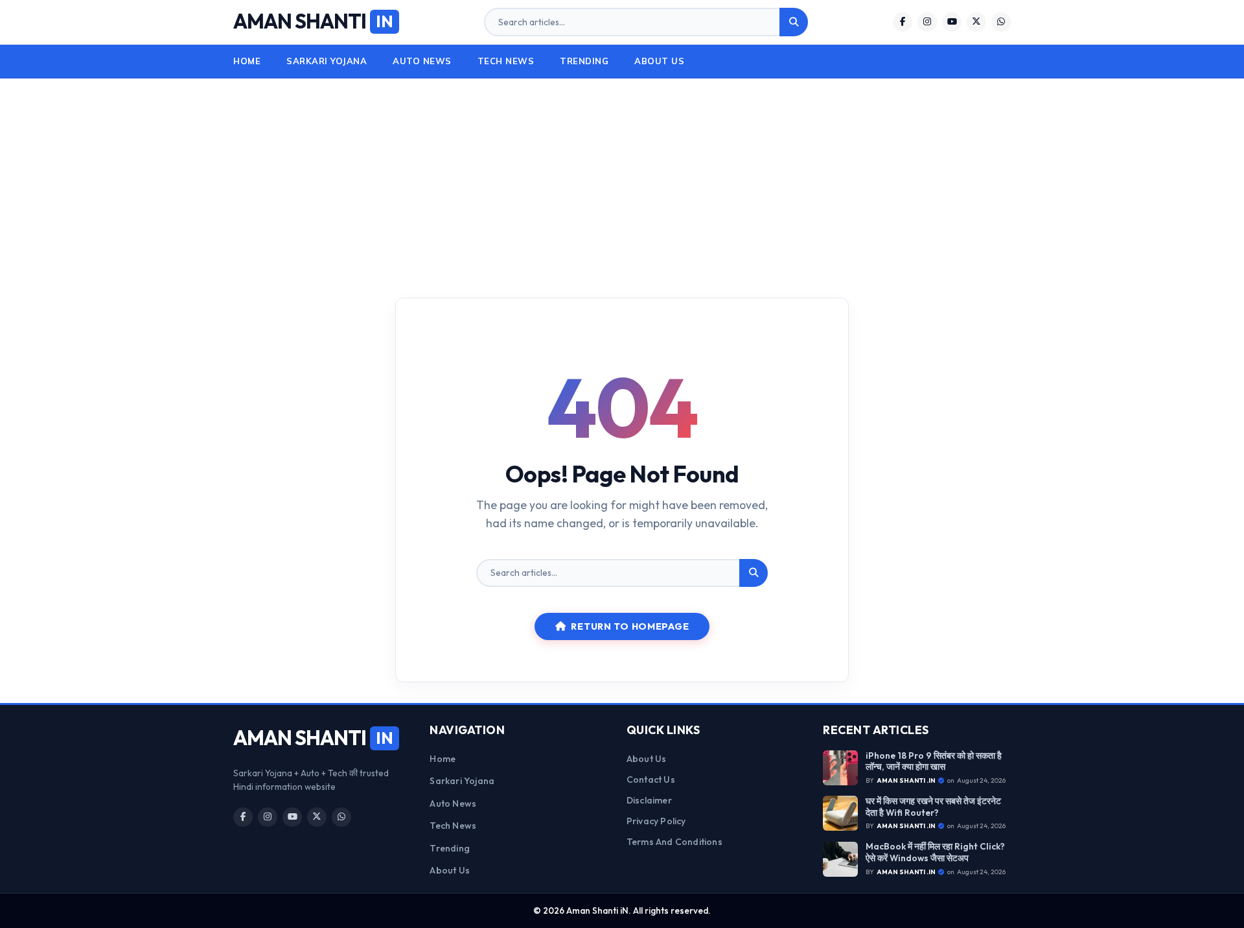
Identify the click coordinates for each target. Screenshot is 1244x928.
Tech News (506, 61)
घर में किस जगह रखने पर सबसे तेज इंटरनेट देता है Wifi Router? (933, 807)
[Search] (793, 22)
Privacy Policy (656, 821)
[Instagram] (927, 22)
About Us (659, 61)
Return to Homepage (630, 626)
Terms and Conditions (674, 842)
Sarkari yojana (326, 61)
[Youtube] (952, 22)
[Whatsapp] (1001, 22)
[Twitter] (976, 22)
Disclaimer (649, 800)
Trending (584, 61)
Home (246, 61)
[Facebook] (902, 22)
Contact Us (651, 779)
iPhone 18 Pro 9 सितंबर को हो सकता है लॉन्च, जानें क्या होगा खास (934, 761)
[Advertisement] (622, 176)
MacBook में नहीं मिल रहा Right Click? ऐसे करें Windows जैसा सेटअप (935, 852)
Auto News (422, 61)
